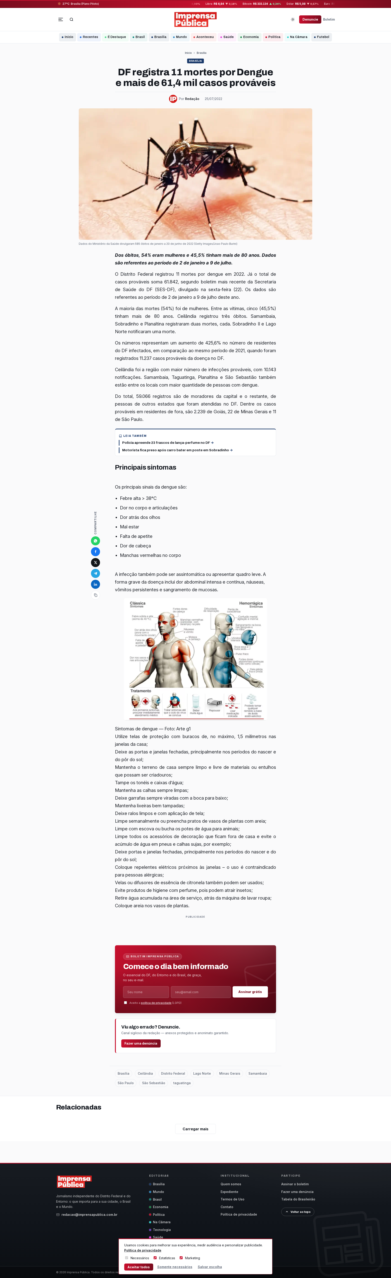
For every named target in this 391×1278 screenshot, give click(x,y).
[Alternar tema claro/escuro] (292, 19)
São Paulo (126, 1083)
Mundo (181, 37)
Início (69, 37)
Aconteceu (205, 37)
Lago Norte (202, 1073)
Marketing (192, 1258)
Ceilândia (145, 1073)
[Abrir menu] (60, 19)
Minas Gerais (229, 1073)
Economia (251, 37)
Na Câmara (299, 37)
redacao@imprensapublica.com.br (89, 1214)
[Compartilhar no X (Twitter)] (95, 562)
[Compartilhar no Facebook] (95, 551)
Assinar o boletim (295, 1184)
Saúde (228, 37)
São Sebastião (153, 1083)
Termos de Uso (232, 1199)
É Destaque (117, 37)
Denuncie (310, 19)
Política (274, 37)
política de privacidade (156, 1003)
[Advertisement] (197, 929)
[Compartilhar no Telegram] (95, 573)
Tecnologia (162, 1230)
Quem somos (231, 1184)
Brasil (140, 37)
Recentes (90, 37)
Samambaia (257, 1073)
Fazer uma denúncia (140, 1043)
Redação (192, 99)
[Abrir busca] (71, 19)
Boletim (329, 19)
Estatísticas (167, 1258)
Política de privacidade (239, 1214)
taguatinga (182, 1083)
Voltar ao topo (300, 1212)
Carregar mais (195, 1129)
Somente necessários (174, 1267)
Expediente (229, 1192)
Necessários (140, 1258)
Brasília (160, 37)
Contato (227, 1207)
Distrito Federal (173, 1073)
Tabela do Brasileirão (298, 1199)
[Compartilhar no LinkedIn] (95, 584)
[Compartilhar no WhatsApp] (95, 540)
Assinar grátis (250, 992)
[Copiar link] (95, 595)
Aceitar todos (138, 1267)
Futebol (323, 37)
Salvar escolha (210, 1267)
